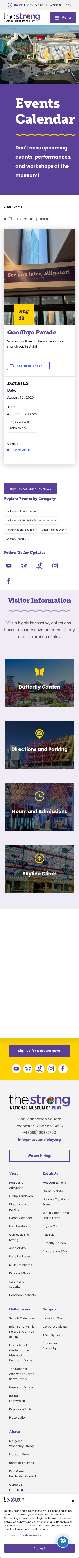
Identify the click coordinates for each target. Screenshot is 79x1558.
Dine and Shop (19, 1273)
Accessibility (17, 1248)
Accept (39, 1548)
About (14, 1432)
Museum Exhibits (54, 1183)
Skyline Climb (52, 1226)
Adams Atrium (22, 450)
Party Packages (20, 1256)
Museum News (19, 1454)
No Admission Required (20, 529)
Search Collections (22, 1318)
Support (50, 1309)
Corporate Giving (55, 1327)
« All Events (13, 207)
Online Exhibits (53, 1191)
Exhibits (50, 1173)
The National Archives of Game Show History (21, 1374)
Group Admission (21, 1196)
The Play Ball (51, 1335)
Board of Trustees (21, 1463)
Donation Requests (22, 1295)
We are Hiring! (39, 1155)
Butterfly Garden (54, 1243)
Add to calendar (29, 366)
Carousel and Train (56, 1251)
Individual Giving (54, 1318)
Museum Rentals (20, 1265)
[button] (73, 1501)
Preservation (18, 1417)
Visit (13, 1173)
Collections (19, 1309)
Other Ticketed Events (54, 529)
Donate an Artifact (22, 1409)
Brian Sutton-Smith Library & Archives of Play (22, 1332)
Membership (18, 1226)
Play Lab (48, 1235)
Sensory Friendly (16, 539)
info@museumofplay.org (39, 1139)
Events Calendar (20, 1218)
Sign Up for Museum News (30, 489)
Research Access (21, 1387)
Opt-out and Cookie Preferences (23, 1535)
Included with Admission (20, 425)
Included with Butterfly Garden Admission (31, 520)
